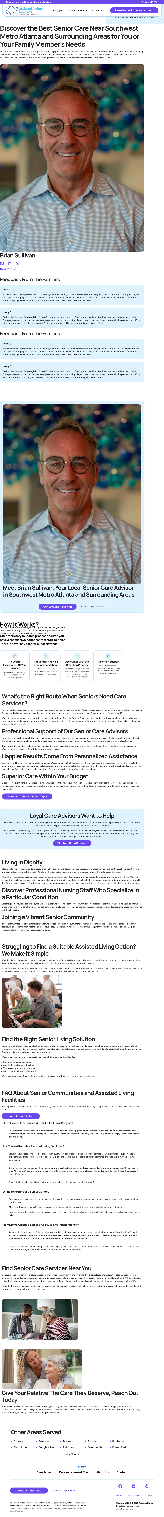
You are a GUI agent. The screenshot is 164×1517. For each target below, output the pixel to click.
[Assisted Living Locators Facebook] (2, 263)
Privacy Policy (134, 1495)
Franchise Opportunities (64, 1490)
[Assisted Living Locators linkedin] (10, 263)
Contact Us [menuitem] (96, 10)
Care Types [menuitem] (57, 10)
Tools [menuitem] (70, 10)
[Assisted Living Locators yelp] (17, 263)
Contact (122, 1472)
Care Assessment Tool (74, 1472)
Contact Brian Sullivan (57, 606)
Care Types (43, 1472)
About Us (102, 1472)
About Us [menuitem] (82, 10)
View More (71, 1454)
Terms (149, 1495)
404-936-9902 (152, 2)
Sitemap (118, 1495)
